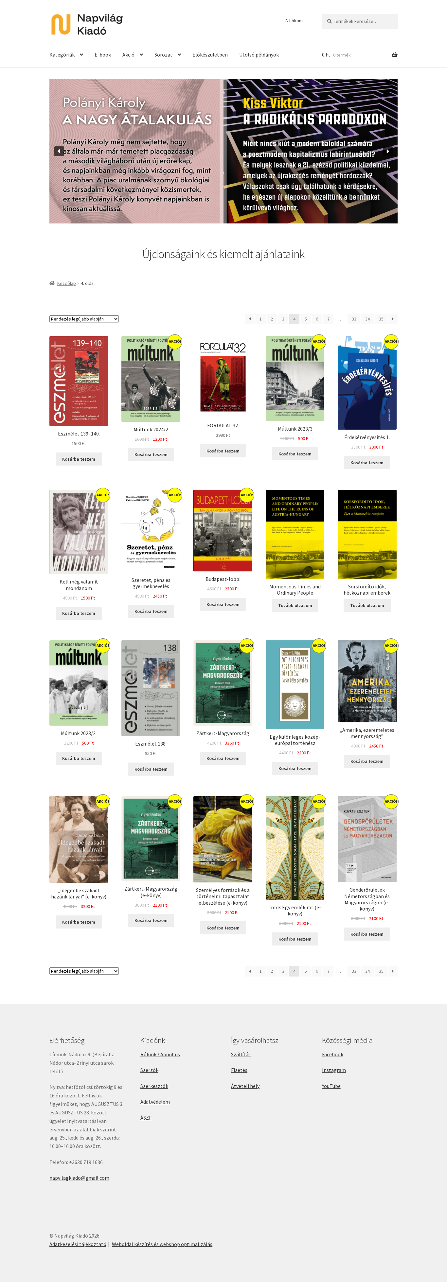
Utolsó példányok (259, 54)
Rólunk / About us (160, 1054)
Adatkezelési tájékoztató (77, 1244)
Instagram (334, 1070)
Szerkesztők (154, 1086)
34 (367, 319)
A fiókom (294, 21)
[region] (223, 151)
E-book (103, 54)
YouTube (331, 1086)
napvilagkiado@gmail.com (79, 1178)
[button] (59, 151)
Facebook (332, 1054)
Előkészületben (210, 54)
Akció (128, 54)
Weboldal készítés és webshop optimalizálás (162, 1244)
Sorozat (163, 54)
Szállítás (241, 1054)
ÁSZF (146, 1117)
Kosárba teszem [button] (78, 459)
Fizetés (239, 1070)
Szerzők (149, 1070)
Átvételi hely (245, 1086)
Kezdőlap (66, 283)
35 (381, 319)
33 (354, 319)
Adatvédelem (155, 1101)
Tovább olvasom (295, 605)
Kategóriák (62, 54)
